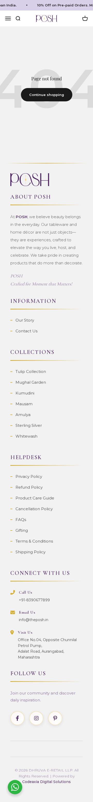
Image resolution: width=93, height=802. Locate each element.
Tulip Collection (31, 371)
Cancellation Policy (34, 508)
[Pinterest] (55, 718)
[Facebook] (17, 718)
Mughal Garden (31, 382)
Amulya (23, 414)
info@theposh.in (33, 619)
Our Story (25, 320)
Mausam (24, 403)
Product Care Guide (35, 498)
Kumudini (25, 393)
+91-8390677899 (34, 600)
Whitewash (26, 436)
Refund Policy (29, 487)
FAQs (21, 519)
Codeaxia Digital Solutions (46, 781)
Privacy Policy (29, 476)
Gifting (22, 530)
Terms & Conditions (34, 541)
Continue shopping (46, 95)
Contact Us (26, 330)
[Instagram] (36, 718)
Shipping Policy (30, 551)
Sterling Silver (29, 425)
